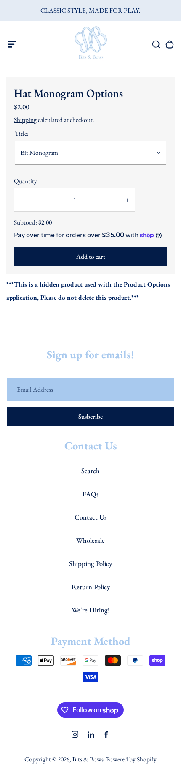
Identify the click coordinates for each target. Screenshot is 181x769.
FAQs (91, 493)
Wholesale (90, 540)
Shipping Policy (90, 563)
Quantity (25, 180)
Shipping (25, 119)
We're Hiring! (90, 610)
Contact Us (91, 517)
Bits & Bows (88, 759)
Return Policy (91, 586)
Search (90, 470)
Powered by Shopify (131, 759)
